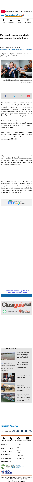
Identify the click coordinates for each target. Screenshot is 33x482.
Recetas (19, 456)
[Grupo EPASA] (6, 472)
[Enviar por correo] (28, 96)
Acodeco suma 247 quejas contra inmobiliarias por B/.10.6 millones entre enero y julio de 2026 (23, 387)
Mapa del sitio (7, 448)
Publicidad (5, 455)
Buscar (4, 445)
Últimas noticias (9, 349)
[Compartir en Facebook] (5, 96)
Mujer (18, 450)
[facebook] (18, 431)
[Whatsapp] (14, 431)
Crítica (19, 445)
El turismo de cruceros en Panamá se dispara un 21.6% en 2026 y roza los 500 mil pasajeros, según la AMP (23, 397)
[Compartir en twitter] (14, 96)
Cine (18, 453)
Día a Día (20, 447)
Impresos (20, 458)
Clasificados (6, 451)
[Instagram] (30, 431)
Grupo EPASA (6, 458)
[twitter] (22, 431)
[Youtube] (26, 431)
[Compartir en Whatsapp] (22, 96)
